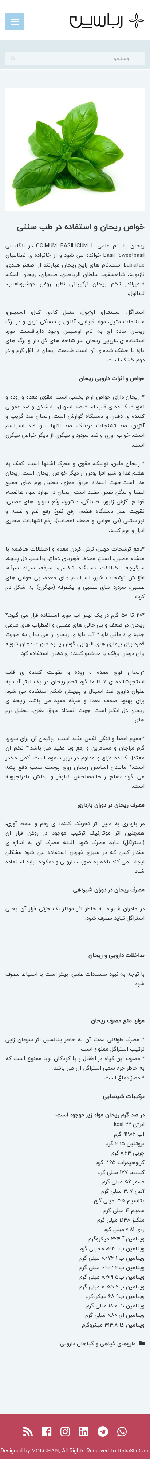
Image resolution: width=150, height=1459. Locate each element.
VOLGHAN (45, 1451)
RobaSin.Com (134, 1451)
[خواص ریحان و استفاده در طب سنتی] (75, 148)
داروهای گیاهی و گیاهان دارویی (97, 1343)
